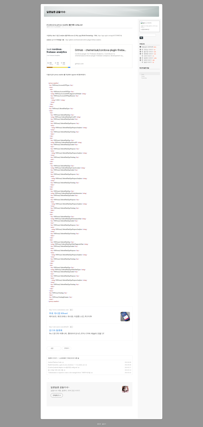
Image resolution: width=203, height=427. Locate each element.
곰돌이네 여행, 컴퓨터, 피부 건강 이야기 (65, 390)
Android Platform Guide (55, 362)
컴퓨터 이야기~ (53, 358)
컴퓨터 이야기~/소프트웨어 (54, 26)
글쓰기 (104, 424)
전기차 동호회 (55, 330)
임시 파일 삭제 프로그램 (55, 370)
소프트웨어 (62, 358)
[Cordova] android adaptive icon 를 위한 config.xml (62, 367)
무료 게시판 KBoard (58, 313)
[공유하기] (55, 348)
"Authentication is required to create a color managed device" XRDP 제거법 (69, 372)
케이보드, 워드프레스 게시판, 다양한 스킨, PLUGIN (70, 316)
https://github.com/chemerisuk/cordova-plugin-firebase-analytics (84, 40)
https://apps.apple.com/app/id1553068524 (109, 35)
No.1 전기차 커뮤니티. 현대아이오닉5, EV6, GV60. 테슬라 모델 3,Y (76, 333)
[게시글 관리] (58, 348)
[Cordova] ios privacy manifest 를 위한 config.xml (64, 25)
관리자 (99, 424)
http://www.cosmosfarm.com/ (59, 310)
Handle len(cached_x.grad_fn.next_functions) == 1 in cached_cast (66, 365)
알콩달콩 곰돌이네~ (56, 12)
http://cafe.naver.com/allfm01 (59, 327)
